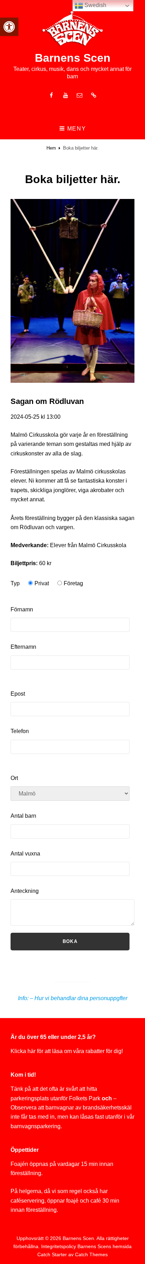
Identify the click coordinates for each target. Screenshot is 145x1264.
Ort (14, 778)
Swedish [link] (94, 5)
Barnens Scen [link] (73, 58)
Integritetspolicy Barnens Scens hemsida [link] (86, 1246)
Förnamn (22, 609)
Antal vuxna (25, 854)
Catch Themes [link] (91, 1254)
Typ (15, 583)
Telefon (20, 731)
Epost (18, 694)
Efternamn (23, 647)
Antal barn (23, 816)
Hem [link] (51, 148)
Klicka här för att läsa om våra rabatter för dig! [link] (67, 1051)
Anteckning (25, 891)
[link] (9, 27)
